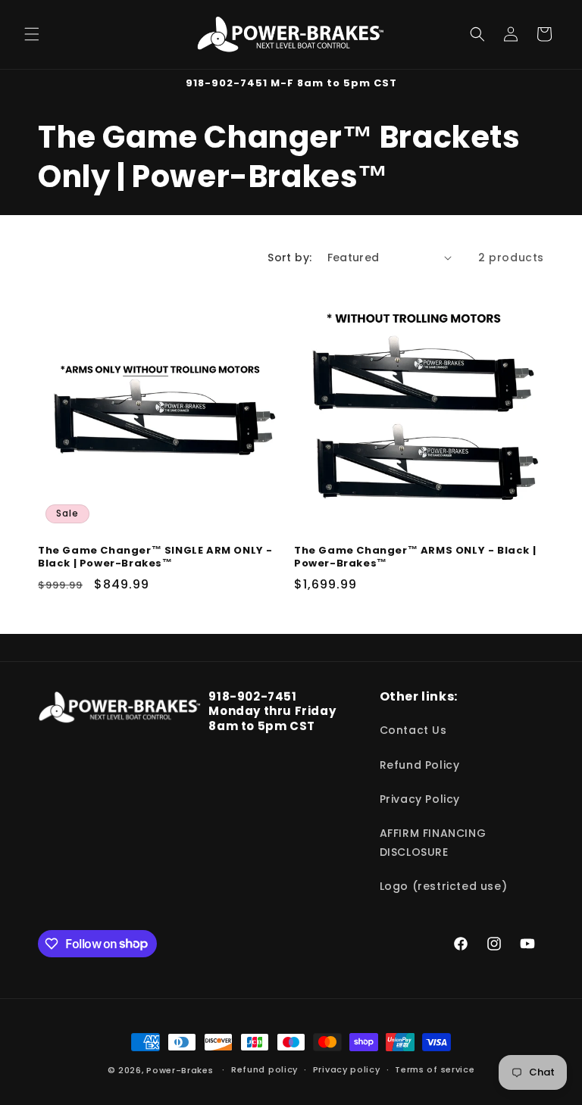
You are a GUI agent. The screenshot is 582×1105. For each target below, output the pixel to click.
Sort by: (289, 257)
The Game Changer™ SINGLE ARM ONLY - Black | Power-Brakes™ (155, 557)
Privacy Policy (420, 799)
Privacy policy (346, 1069)
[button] (31, 34)
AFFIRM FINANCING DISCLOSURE (433, 843)
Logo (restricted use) (444, 886)
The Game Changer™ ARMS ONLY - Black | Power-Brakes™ (415, 557)
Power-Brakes (181, 1070)
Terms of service (434, 1069)
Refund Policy (420, 765)
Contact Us (413, 730)
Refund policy (264, 1069)
